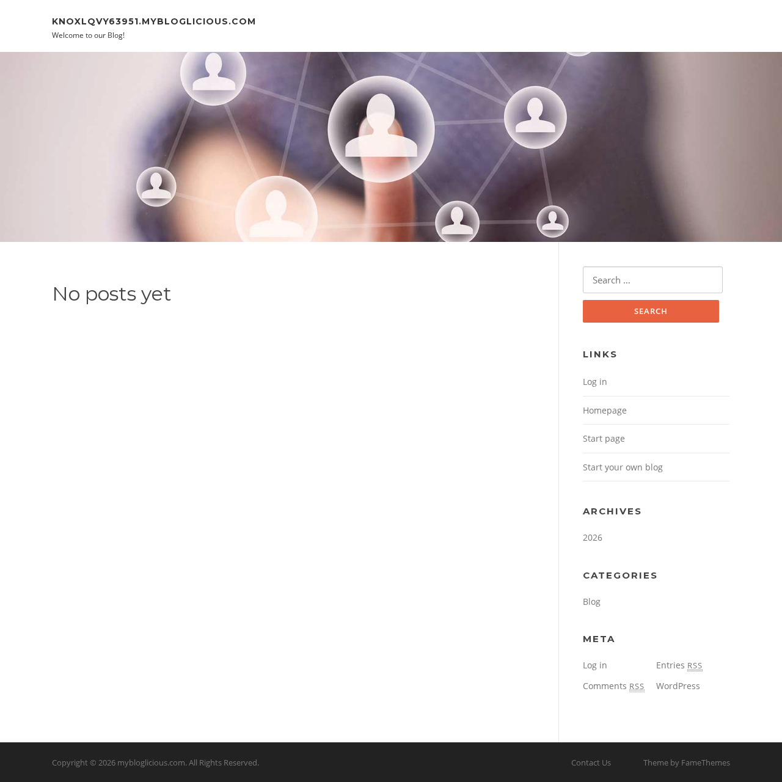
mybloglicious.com (151, 762)
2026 (592, 537)
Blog (592, 601)
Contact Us (591, 762)
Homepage (605, 410)
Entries (679, 665)
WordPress (678, 686)
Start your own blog (623, 467)
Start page (604, 438)
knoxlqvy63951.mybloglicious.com (154, 20)
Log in (595, 381)
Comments (614, 686)
